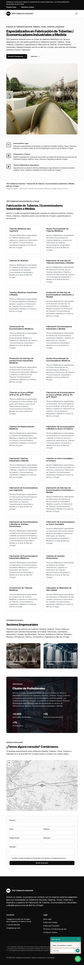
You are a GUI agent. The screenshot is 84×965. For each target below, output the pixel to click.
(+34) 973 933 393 (13, 925)
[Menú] (76, 13)
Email (12, 829)
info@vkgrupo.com (13, 928)
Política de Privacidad (33, 858)
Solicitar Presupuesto (15, 56)
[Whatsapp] (78, 959)
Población (47, 838)
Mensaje (13, 847)
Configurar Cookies (50, 932)
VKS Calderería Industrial (22, 13)
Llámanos (34, 56)
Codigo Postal (15, 838)
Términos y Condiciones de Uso (54, 858)
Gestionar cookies (27, 7)
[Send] (77, 950)
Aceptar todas (11, 7)
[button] (42, 785)
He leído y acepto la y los (39, 858)
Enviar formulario (42, 863)
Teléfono (46, 829)
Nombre (13, 820)
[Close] (78, 939)
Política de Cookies (50, 922)
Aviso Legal (47, 919)
